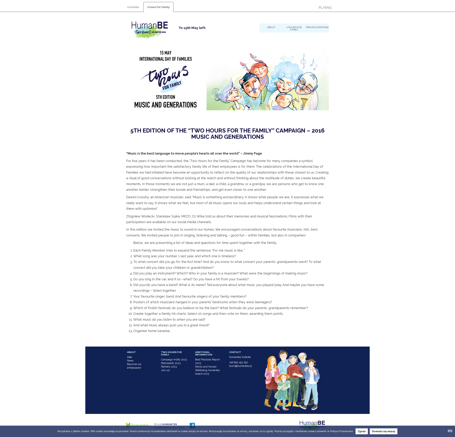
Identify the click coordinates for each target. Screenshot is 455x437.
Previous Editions (317, 27)
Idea (129, 357)
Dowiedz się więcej (383, 431)
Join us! (165, 370)
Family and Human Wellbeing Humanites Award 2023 (207, 370)
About (271, 27)
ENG (328, 7)
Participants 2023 (171, 363)
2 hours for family (158, 7)
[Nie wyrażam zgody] (450, 431)
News (130, 360)
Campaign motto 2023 (174, 359)
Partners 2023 (169, 366)
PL (321, 7)
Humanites (133, 7)
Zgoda (362, 431)
